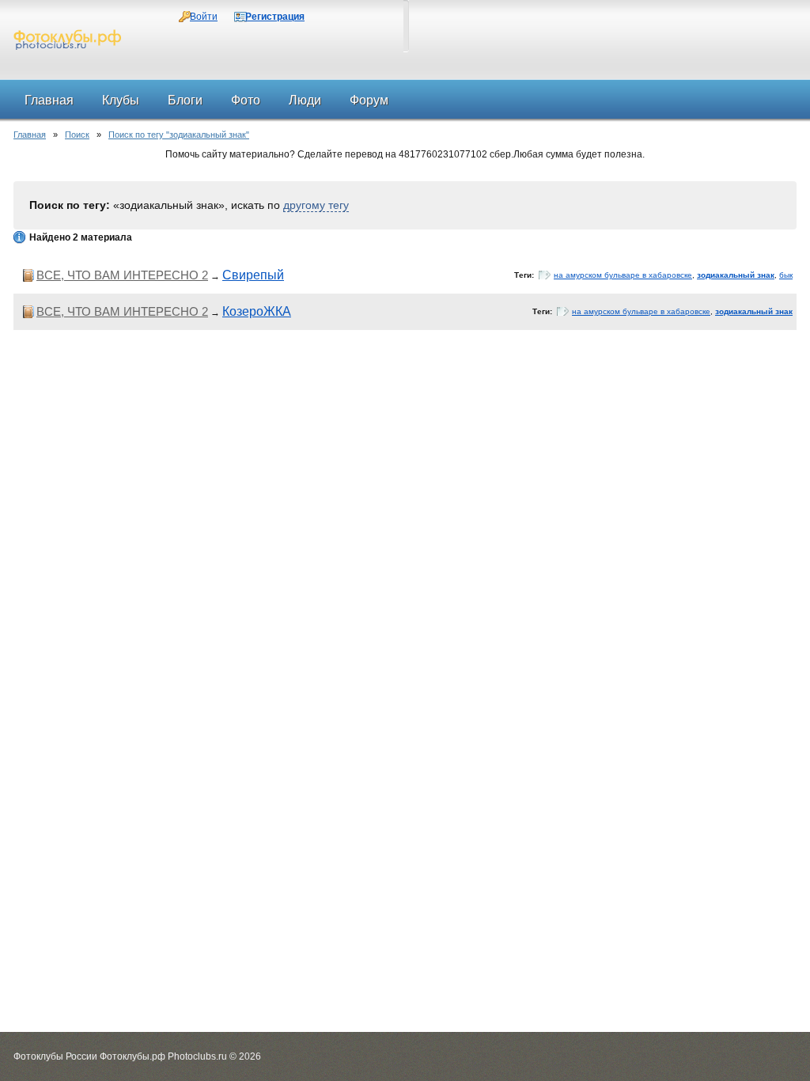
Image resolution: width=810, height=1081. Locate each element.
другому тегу (316, 205)
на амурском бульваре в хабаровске (623, 275)
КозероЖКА (256, 311)
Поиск (77, 134)
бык (786, 275)
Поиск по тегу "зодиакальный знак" (178, 134)
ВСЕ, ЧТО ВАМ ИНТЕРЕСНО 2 (122, 275)
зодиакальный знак (735, 275)
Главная (29, 134)
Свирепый (253, 275)
